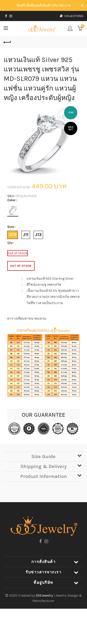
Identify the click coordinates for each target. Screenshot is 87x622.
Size (10, 227)
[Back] (7, 41)
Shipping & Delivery (44, 466)
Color (11, 200)
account (70, 28)
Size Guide (43, 456)
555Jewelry (45, 595)
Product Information (43, 476)
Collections (73, 16)
